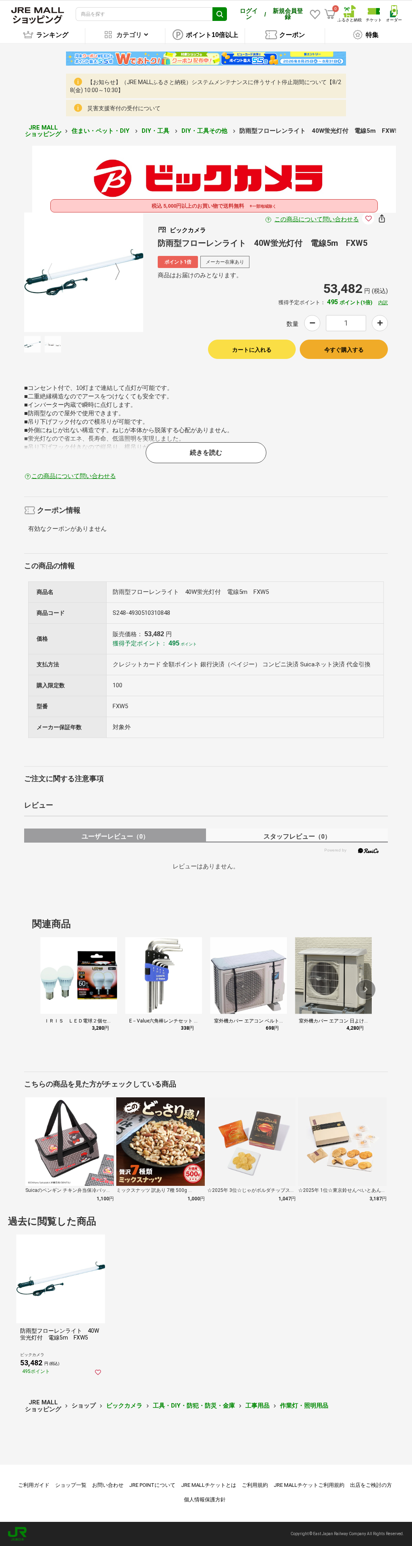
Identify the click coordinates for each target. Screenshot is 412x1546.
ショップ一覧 (71, 1485)
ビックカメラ (124, 1405)
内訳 (383, 302)
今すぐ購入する (344, 349)
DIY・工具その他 (205, 130)
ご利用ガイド (33, 1485)
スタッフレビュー (297, 836)
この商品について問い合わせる (316, 219)
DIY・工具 (156, 130)
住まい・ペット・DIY (101, 130)
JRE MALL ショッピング (43, 131)
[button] (366, 989)
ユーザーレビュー (115, 836)
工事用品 (257, 1405)
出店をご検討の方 (371, 1485)
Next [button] (113, 272)
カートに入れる (252, 349)
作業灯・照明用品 (304, 1405)
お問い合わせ (108, 1485)
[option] (84, 272)
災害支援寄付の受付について (124, 108)
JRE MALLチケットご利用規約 (309, 1485)
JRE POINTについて (152, 1485)
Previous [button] (55, 272)
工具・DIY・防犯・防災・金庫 (194, 1405)
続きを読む (206, 452)
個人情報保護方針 (205, 1500)
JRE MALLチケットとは (208, 1485)
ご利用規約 (255, 1485)
